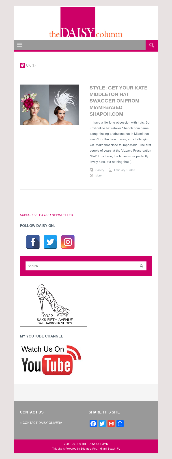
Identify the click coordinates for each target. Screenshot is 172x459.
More (98, 175)
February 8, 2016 (124, 170)
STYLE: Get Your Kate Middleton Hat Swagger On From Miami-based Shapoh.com (119, 101)
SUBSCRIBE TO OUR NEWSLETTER (46, 215)
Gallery (99, 170)
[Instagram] (68, 236)
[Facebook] (33, 236)
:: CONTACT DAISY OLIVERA (41, 422)
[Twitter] (50, 236)
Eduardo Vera (89, 448)
